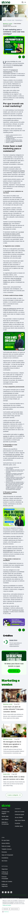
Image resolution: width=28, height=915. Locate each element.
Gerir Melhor (5, 819)
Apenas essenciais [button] (14, 908)
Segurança (5, 869)
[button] (5, 912)
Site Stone (4, 860)
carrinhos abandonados (16, 141)
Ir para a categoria (13, 795)
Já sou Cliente (19, 817)
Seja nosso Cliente (20, 820)
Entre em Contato (19, 811)
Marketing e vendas (7, 23)
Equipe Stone (13, 640)
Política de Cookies (7, 881)
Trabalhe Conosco (7, 849)
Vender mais (10, 20)
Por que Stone (5, 840)
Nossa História (6, 843)
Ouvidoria (17, 823)
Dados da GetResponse (9, 308)
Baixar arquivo (12, 670)
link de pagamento (8, 550)
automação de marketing (18, 170)
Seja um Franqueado (7, 855)
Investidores (5, 858)
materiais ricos (7, 223)
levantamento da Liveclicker (12, 454)
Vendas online (6, 774)
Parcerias (4, 852)
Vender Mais (5, 816)
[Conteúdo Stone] (6, 2)
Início (4, 20)
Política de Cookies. (7, 905)
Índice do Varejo (6, 846)
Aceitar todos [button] (5, 908)
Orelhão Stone (19, 826)
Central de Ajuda (19, 814)
